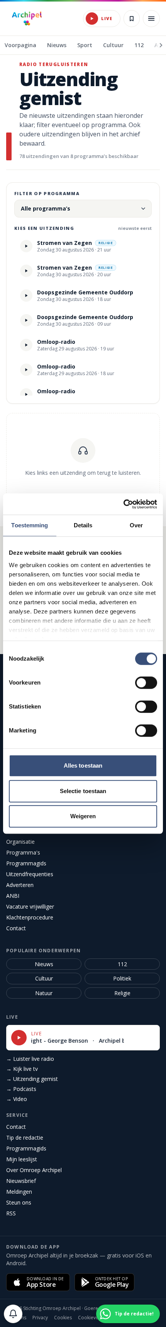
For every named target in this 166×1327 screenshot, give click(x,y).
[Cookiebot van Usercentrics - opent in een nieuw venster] (123, 504)
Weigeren (83, 816)
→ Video (16, 1099)
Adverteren (20, 885)
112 (122, 964)
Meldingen (19, 1191)
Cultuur (44, 978)
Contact (16, 928)
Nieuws (44, 964)
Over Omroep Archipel (34, 1170)
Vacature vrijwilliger (30, 906)
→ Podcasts (21, 1089)
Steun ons (18, 1202)
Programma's (23, 852)
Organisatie (20, 841)
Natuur (44, 993)
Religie (122, 993)
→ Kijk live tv (22, 1068)
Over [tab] (136, 525)
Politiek (122, 978)
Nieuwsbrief (21, 1180)
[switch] (146, 682)
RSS (11, 1213)
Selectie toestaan (83, 791)
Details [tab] (83, 525)
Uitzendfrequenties (29, 874)
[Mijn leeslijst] (132, 18)
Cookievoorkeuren (98, 1318)
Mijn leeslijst (21, 1159)
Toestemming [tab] (29, 525)
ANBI (12, 895)
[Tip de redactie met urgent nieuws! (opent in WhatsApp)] (150, 1314)
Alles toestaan (83, 765)
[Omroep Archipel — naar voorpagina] (26, 18)
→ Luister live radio (30, 1058)
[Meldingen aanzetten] (13, 1314)
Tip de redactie (24, 1137)
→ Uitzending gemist (32, 1078)
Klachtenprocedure (29, 917)
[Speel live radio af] (92, 18)
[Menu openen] (151, 18)
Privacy (40, 1318)
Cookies (63, 1318)
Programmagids (26, 863)
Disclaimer (136, 1318)
